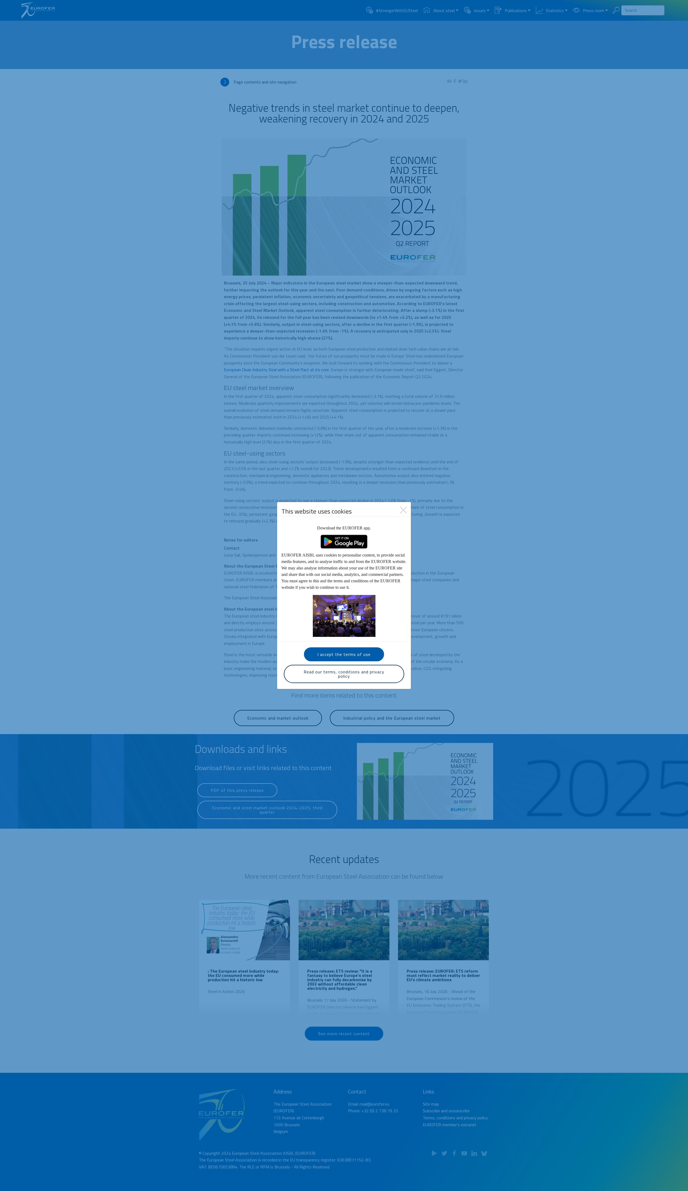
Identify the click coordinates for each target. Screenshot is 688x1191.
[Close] (403, 510)
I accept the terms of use (344, 654)
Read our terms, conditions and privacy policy (344, 674)
